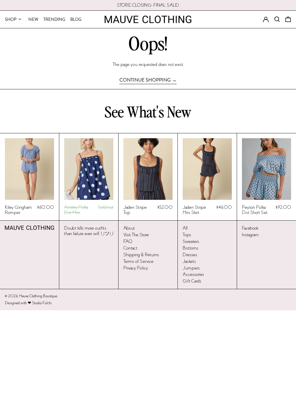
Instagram (250, 234)
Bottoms (190, 248)
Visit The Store (136, 234)
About (129, 228)
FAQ (127, 241)
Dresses (190, 254)
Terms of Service (138, 261)
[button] (288, 19)
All (185, 228)
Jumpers (191, 267)
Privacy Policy (135, 267)
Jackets (189, 261)
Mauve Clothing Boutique (38, 296)
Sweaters (191, 241)
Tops (187, 234)
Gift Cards (192, 280)
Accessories (193, 274)
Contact (130, 248)
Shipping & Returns (141, 254)
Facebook (250, 228)
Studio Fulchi (42, 303)
